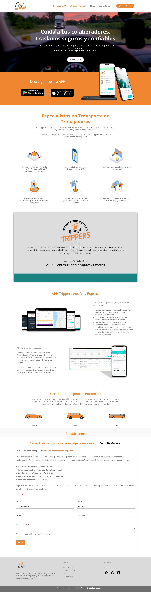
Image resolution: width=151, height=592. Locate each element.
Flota (92, 6)
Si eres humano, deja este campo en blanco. (33, 534)
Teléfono (80, 506)
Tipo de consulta (22, 525)
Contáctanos (104, 6)
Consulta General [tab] (110, 443)
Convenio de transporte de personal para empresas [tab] (62, 443)
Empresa (19, 516)
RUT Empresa (82, 516)
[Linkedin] (118, 572)
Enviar (20, 543)
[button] (125, 6)
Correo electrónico (23, 506)
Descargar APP (59, 6)
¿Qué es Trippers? (78, 6)
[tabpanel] (75, 500)
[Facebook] (106, 572)
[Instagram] (112, 572)
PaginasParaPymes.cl (93, 588)
